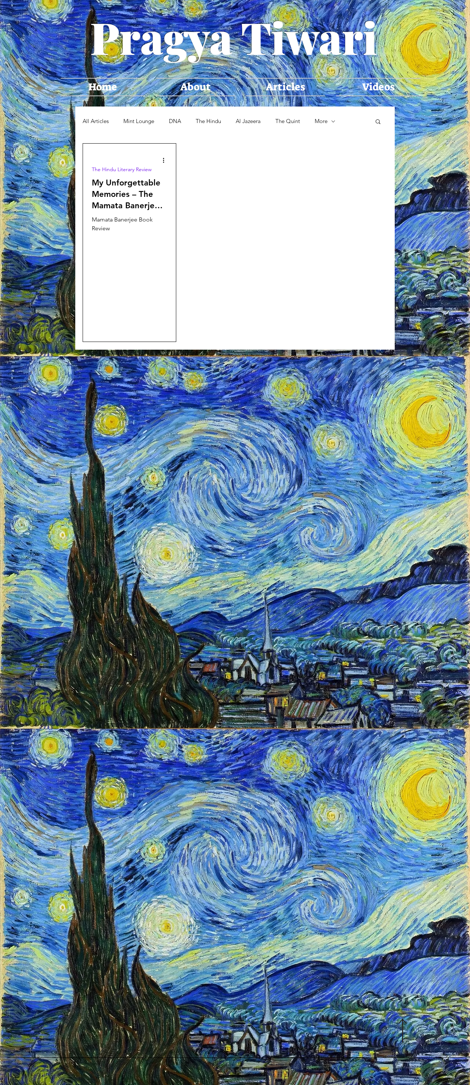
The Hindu (208, 121)
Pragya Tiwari (233, 37)
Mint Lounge (138, 121)
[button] (378, 122)
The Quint (287, 121)
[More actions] (166, 160)
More (321, 121)
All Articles (96, 121)
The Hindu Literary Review (122, 169)
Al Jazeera (248, 121)
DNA (175, 121)
